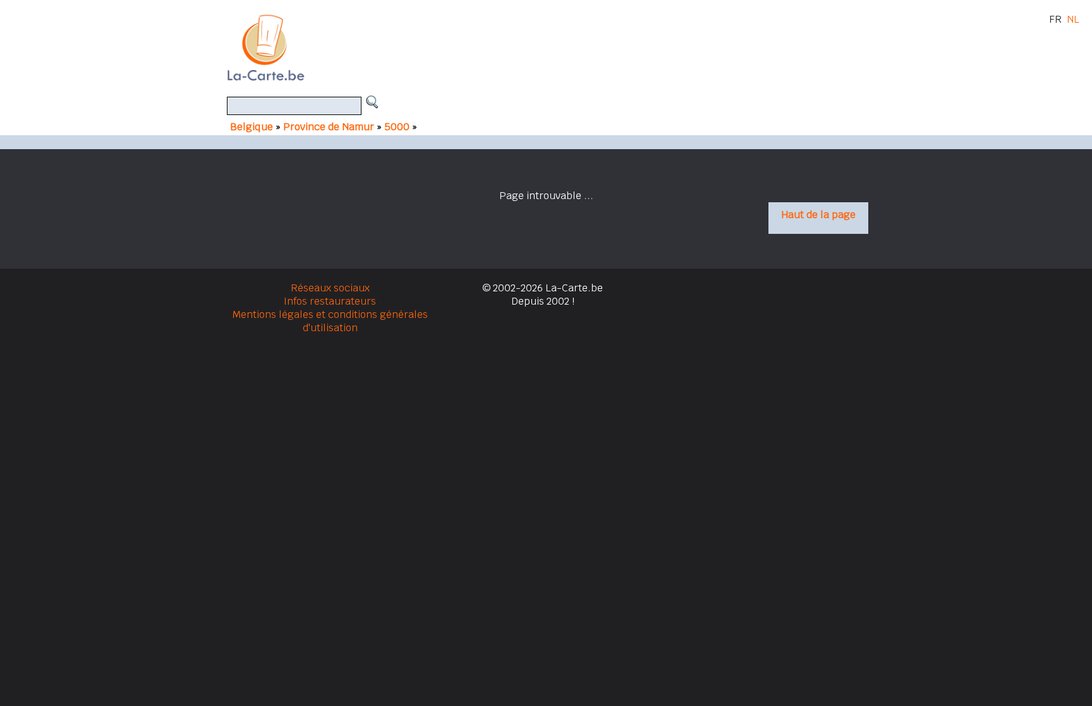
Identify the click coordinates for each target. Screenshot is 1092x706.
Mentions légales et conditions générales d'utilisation (330, 321)
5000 (398, 126)
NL (1073, 19)
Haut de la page (818, 214)
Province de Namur (328, 126)
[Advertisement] (561, 47)
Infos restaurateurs (330, 301)
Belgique (251, 126)
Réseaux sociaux (330, 288)
